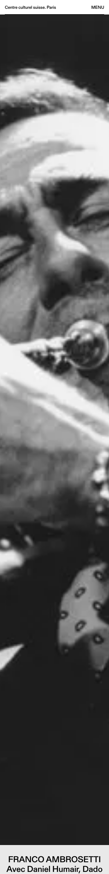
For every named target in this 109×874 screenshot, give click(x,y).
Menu (97, 7)
